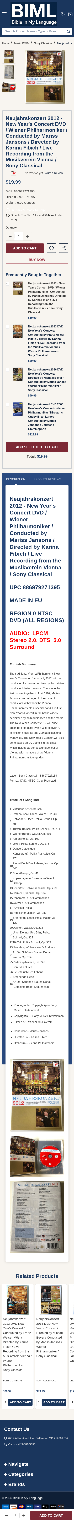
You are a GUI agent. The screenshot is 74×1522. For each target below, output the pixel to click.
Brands (16, 1484)
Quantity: (12, 227)
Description (15, 479)
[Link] (34, 14)
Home (5, 43)
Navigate (18, 1464)
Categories (20, 1474)
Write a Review (54, 173)
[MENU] (4, 14)
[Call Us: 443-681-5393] (64, 14)
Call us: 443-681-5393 (21, 1444)
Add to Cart (24, 248)
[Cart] (70, 14)
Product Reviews (47, 479)
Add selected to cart (37, 447)
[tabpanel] (17, 1346)
